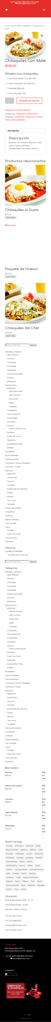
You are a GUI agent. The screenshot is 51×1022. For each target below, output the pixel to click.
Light (8, 873)
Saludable (40, 885)
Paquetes (11, 440)
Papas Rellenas (12, 519)
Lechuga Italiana (21, 869)
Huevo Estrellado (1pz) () (22, 78)
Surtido (9, 889)
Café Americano (16, 391)
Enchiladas (10, 858)
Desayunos (30, 117)
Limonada (11, 362)
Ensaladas (29, 858)
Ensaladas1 (10, 451)
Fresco (22, 861)
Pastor (17, 881)
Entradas (39, 858)
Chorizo (29, 854)
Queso (39, 881)
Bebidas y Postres (13, 352)
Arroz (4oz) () (17, 93)
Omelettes (10, 512)
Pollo (33, 881)
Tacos (7, 527)
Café (40, 850)
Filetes (10, 493)
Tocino (23, 889)
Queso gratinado (17, 120)
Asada (38, 846)
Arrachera (29, 846)
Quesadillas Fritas (15, 444)
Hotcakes (11, 422)
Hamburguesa (11, 865)
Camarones (12, 477)
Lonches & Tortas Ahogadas (17, 463)
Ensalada (20, 858)
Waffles (10, 448)
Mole (7, 120)
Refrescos (11, 381)
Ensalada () (16, 88)
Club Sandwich (13, 414)
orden (18, 877)
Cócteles (11, 485)
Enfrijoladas (12, 418)
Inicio (7, 26)
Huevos (10, 426)
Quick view (10, 218)
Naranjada (11, 370)
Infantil (10, 496)
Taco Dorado (10, 523)
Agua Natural (12, 355)
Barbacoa (24, 850)
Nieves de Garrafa (15, 374)
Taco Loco (11, 500)
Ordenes (9, 516)
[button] (42, 36)
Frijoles (39, 117)
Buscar (33, 345)
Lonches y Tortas (13, 467)
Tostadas (11, 504)
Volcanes (9, 541)
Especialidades (11, 455)
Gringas (10, 530)
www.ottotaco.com (13, 930)
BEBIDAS (11, 388)
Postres (10, 378)
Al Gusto (9, 846)
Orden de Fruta (14, 436)
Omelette (10, 877)
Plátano (25, 881)
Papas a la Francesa (30, 877)
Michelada (11, 366)
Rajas (23, 885)
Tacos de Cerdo (14, 534)
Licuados (13, 406)
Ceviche (10, 481)
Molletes (11, 432)
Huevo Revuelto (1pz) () (21, 83)
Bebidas (33, 850)
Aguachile (11, 474)
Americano (19, 846)
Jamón (30, 865)
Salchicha (31, 885)
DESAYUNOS (16, 26)
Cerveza (10, 358)
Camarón (9, 854)
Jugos (11, 403)
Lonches (16, 873)
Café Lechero (15, 395)
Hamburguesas (12, 459)
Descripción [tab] (13, 131)
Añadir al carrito (29, 100)
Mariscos (9, 471)
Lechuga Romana (36, 869)
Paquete (9, 881)
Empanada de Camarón (17, 489)
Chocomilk (13, 399)
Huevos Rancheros (17, 428)
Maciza (24, 873)
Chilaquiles (26, 26)
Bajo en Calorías (12, 850)
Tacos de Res (11, 538)
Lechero (9, 869)
